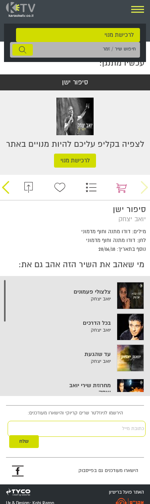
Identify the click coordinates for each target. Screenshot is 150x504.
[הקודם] (144, 187)
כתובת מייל (133, 428)
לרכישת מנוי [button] (119, 35)
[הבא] (5, 187)
